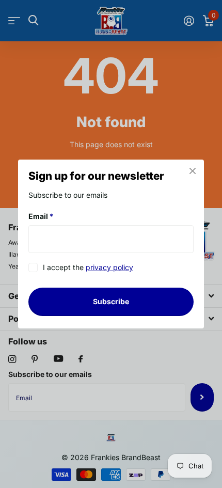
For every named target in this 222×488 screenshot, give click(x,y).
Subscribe (111, 301)
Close (192, 171)
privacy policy (109, 267)
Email (40, 216)
